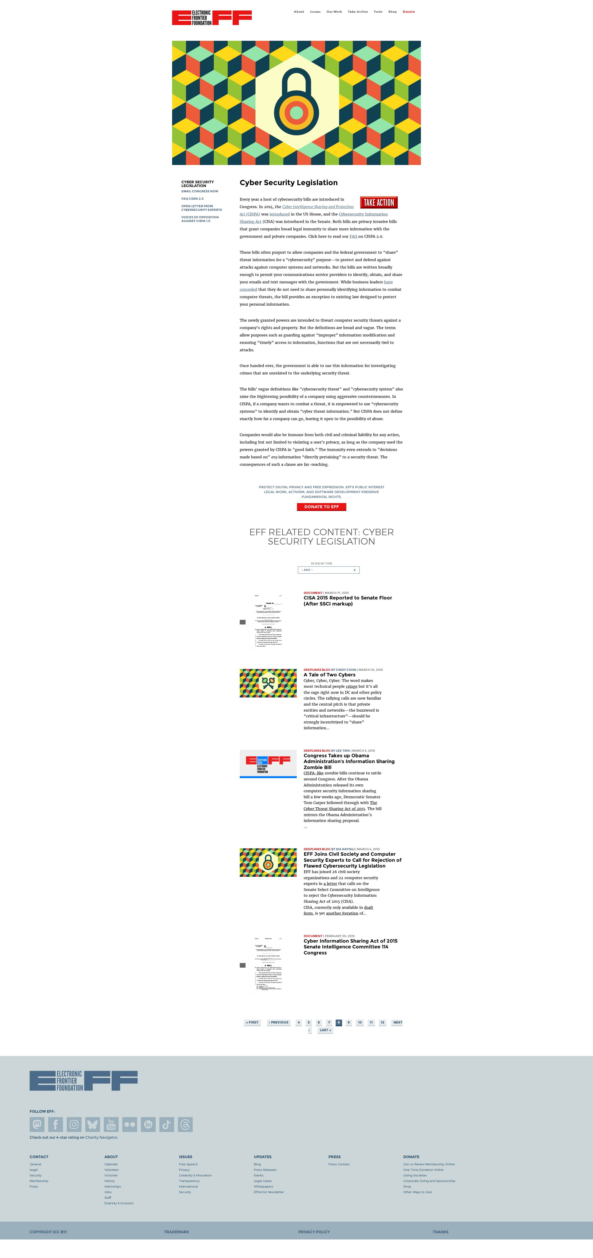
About (299, 11)
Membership (39, 1180)
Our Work (334, 11)
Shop (392, 11)
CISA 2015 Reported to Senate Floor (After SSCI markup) (348, 601)
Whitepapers (263, 1186)
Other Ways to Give (417, 1192)
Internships (112, 1186)
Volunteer (111, 1169)
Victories (111, 1175)
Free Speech (188, 1164)
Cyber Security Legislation (197, 184)
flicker (129, 1124)
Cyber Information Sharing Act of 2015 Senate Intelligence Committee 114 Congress (351, 947)
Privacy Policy (314, 1232)
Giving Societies (415, 1175)
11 (371, 1022)
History (109, 1180)
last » (325, 1030)
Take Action (358, 11)
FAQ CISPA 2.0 (192, 198)
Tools (378, 11)
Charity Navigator (101, 1137)
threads (185, 1124)
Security (35, 1175)
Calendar (111, 1164)
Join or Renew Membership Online (429, 1164)
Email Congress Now (199, 191)
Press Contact (339, 1164)
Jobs (108, 1192)
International (188, 1186)
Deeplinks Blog (317, 670)
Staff (107, 1197)
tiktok (166, 1124)
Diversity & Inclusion (119, 1203)
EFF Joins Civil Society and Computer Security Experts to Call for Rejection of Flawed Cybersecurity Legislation (352, 860)
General (35, 1164)
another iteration (342, 913)
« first (252, 1022)
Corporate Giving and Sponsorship (429, 1180)
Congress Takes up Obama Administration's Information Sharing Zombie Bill (349, 761)
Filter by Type (321, 563)
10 (360, 1022)
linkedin (148, 1124)
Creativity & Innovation (195, 1175)
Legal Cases (263, 1180)
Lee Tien (343, 750)
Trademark (176, 1232)
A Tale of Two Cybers (330, 675)
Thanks (440, 1232)
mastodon (37, 1124)
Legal (34, 1169)
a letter (330, 883)
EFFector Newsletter (269, 1192)
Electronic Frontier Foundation (212, 20)
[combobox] (329, 570)
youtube (111, 1124)
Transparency (189, 1180)
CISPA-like (314, 773)
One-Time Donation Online (423, 1169)
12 (382, 1022)
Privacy (184, 1169)
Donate (409, 11)
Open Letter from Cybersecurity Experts (201, 208)
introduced (280, 214)
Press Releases (265, 1169)
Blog (257, 1164)
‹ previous (278, 1022)
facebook (55, 1124)
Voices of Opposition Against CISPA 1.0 (200, 219)
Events (259, 1175)
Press (34, 1186)
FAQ (353, 236)
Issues (315, 11)
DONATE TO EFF (321, 506)
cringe (351, 686)
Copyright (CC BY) (48, 1232)
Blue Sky (92, 1124)
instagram (74, 1124)
